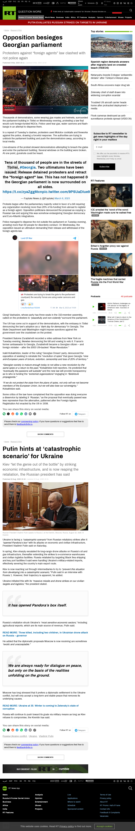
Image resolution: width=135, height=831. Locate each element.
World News (50, 17)
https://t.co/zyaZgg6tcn (22, 192)
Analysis (91, 17)
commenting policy (29, 421)
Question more (29, 11)
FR (22, 2)
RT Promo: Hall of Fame (110, 805)
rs (29, 781)
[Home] (9, 13)
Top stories (97, 31)
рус (16, 781)
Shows (121, 17)
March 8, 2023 (62, 198)
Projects (128, 17)
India (67, 17)
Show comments (45, 434)
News (5, 795)
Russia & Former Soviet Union (31, 17)
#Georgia (28, 167)
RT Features (82, 17)
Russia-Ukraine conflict (15, 736)
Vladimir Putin (46, 736)
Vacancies (104, 816)
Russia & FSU (16, 30)
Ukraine (33, 736)
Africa (73, 17)
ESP (10, 2)
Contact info (105, 809)
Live (69, 795)
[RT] (37, 3)
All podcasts (126, 296)
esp (10, 781)
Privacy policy (105, 798)
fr (25, 781)
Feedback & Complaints (110, 813)
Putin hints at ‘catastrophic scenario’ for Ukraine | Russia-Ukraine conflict (81, 12)
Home (6, 30)
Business (60, 17)
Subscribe (104, 166)
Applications (73, 798)
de (21, 781)
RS (26, 2)
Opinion (100, 17)
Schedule (71, 805)
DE (19, 2)
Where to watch (74, 802)
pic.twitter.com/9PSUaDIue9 (66, 192)
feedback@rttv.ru (24, 424)
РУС (14, 2)
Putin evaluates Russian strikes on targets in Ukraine (67, 22)
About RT (104, 802)
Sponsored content (75, 809)
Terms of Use (105, 795)
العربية (5, 2)
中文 (34, 781)
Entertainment (110, 17)
